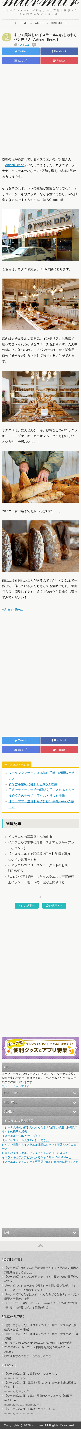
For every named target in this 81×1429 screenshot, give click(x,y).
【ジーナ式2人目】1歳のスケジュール (28, 1408)
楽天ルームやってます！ (17, 1086)
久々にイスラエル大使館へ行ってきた (25, 1140)
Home (24, 23)
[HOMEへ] (40, 5)
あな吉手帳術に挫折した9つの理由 (32, 784)
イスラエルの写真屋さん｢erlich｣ (30, 836)
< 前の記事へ (27, 905)
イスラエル (23, 44)
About (39, 23)
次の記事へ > (54, 905)
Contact (56, 23)
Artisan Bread (14, 165)
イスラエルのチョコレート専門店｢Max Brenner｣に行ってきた (40, 1161)
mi (17, 1413)
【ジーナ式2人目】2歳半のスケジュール (29, 1373)
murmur (9, 1378)
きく (39, 1404)
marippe (21, 1378)
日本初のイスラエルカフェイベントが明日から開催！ (35, 1153)
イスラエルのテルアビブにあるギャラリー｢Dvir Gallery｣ (37, 1157)
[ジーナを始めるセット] (40, 1057)
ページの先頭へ (40, 1246)
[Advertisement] (40, 109)
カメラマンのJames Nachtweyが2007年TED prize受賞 (38, 1342)
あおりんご (22, 1391)
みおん (20, 1404)
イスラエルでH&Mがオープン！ (21, 1135)
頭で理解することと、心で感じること (27, 1356)
